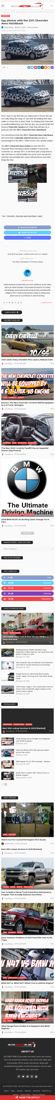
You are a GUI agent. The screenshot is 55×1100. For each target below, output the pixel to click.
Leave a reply (10, 312)
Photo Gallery (44, 1019)
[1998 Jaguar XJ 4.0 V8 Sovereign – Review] (7, 764)
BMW (5, 514)
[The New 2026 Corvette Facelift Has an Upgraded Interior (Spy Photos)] (27, 429)
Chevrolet (5, 16)
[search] (51, 6)
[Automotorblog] (27, 5)
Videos (10, 1021)
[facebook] (27, 577)
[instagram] (27, 593)
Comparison (7, 724)
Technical (11, 932)
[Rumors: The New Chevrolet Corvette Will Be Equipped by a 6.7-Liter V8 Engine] (27, 384)
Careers (20, 1091)
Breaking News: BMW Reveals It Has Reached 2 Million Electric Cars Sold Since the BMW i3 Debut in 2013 (34, 652)
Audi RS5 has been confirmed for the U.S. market (28, 254)
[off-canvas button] (2, 5)
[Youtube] (27, 599)
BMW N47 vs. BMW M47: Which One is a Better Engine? (27, 983)
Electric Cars (13, 514)
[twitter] (27, 583)
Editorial (28, 1091)
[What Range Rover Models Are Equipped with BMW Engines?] (7, 742)
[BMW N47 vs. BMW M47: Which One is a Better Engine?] (27, 964)
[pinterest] (27, 588)
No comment (33, 27)
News (5, 397)
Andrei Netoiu (9, 27)
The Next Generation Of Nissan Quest (27, 262)
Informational (19, 724)
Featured (15, 354)
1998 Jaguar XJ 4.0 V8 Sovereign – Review (33, 761)
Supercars (32, 443)
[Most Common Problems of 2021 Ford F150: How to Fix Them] (27, 919)
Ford (5, 932)
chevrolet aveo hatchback (26, 216)
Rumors (21, 397)
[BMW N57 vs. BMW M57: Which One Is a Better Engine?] (7, 776)
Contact (15, 1095)
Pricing (23, 354)
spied (40, 216)
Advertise (36, 1091)
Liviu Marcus (9, 364)
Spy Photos (22, 443)
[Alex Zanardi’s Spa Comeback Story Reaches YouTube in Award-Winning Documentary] (7, 665)
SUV (4, 1021)
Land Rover (7, 1019)
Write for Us (46, 1091)
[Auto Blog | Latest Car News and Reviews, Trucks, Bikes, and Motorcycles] (22, 1044)
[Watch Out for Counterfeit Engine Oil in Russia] (27, 820)
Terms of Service (38, 1095)
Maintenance (28, 887)
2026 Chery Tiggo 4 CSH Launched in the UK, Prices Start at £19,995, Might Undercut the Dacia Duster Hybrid (34, 689)
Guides (5, 633)
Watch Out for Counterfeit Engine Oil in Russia (23, 840)
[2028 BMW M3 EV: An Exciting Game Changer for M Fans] (27, 488)
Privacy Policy (25, 1095)
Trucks (6, 887)
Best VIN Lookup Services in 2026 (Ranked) (24, 728)
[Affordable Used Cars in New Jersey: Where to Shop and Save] (27, 629)
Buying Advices (15, 633)
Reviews (29, 724)
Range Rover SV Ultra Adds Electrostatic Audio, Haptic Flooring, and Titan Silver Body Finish (34, 676)
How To (19, 887)
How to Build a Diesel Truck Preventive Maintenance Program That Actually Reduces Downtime (26, 893)
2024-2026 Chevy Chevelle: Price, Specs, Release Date (27, 360)
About (6, 1091)
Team (13, 1091)
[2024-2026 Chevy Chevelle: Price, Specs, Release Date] (27, 341)
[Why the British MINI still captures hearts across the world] (7, 753)
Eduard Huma (9, 844)
